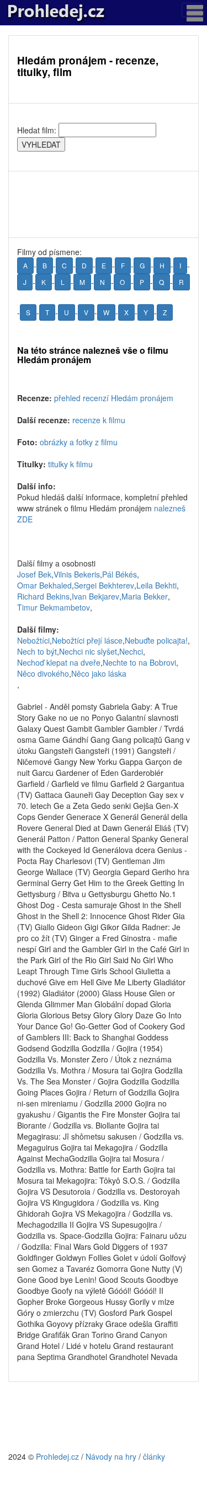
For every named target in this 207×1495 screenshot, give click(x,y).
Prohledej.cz (57, 1456)
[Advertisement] (103, 204)
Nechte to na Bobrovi (139, 662)
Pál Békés (119, 574)
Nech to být (37, 651)
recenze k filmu (98, 419)
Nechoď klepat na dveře (58, 662)
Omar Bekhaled (44, 585)
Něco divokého (43, 673)
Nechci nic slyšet (88, 651)
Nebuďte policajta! (156, 640)
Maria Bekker (144, 596)
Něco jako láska (98, 673)
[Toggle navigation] (191, 10)
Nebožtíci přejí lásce (87, 640)
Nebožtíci (33, 640)
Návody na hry (111, 1456)
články (154, 1456)
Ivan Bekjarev (95, 596)
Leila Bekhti (156, 585)
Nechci (131, 651)
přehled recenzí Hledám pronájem (113, 397)
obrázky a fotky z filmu (79, 441)
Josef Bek (34, 574)
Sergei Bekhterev (104, 585)
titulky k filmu (70, 463)
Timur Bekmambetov (53, 607)
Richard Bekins (43, 596)
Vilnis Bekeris (77, 574)
